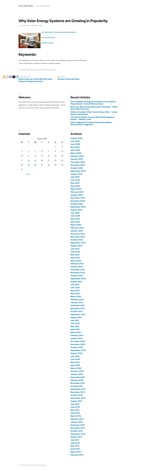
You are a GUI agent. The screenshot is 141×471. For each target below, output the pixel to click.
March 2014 (75, 416)
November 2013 (77, 428)
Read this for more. (47, 43)
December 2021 (77, 305)
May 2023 (75, 255)
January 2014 (76, 422)
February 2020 (77, 371)
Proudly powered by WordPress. (37, 465)
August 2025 (76, 174)
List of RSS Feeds (26, 6)
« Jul (28, 174)
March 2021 (75, 332)
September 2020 (78, 350)
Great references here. (48, 37)
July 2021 (74, 320)
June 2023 (75, 252)
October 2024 (76, 204)
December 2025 (77, 162)
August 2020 (76, 353)
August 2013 (76, 437)
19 (35, 160)
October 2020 (76, 347)
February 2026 (77, 156)
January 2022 (76, 302)
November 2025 (77, 165)
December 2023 (77, 234)
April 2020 (75, 365)
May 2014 (74, 410)
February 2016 (76, 380)
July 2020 (75, 356)
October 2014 (76, 395)
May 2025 (75, 183)
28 (49, 165)
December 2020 (77, 341)
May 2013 (74, 446)
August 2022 (76, 282)
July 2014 (74, 404)
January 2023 (76, 267)
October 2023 (76, 240)
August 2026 (76, 138)
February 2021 (76, 335)
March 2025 (75, 189)
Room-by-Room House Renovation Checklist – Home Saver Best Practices (94, 108)
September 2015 (77, 389)
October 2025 (76, 168)
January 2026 (76, 159)
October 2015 (76, 386)
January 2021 (76, 338)
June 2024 (75, 216)
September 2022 (78, 279)
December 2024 (77, 198)
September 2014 (77, 398)
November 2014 (77, 392)
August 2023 (76, 246)
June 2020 (75, 359)
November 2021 (77, 308)
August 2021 (76, 317)
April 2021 (75, 329)
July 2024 (75, 213)
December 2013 (77, 425)
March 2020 (75, 368)
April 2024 (75, 222)
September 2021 (77, 314)
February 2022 (77, 299)
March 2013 (75, 452)
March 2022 (75, 296)
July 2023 (74, 249)
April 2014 (75, 413)
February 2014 (76, 419)
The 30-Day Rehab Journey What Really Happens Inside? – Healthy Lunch (92, 118)
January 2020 (76, 374)
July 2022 (74, 284)
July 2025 (74, 177)
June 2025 (75, 180)
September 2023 (78, 243)
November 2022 (77, 272)
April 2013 (75, 449)
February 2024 (77, 228)
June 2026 (75, 144)
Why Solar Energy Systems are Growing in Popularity (58, 32)
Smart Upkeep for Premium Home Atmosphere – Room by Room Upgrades (91, 123)
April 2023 (75, 258)
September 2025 (78, 171)
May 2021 (74, 326)
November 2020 (77, 344)
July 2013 (74, 440)
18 (28, 160)
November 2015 (77, 383)
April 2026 (75, 150)
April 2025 (75, 186)
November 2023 (77, 237)
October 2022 (76, 275)
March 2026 (75, 153)
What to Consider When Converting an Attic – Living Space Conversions (93, 113)
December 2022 (77, 270)
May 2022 (75, 290)
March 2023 (75, 261)
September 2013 (77, 434)
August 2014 (76, 401)
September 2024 (78, 207)
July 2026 (74, 141)
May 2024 (75, 219)
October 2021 (76, 311)
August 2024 (76, 210)
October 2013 (76, 431)
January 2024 (76, 231)
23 (62, 160)
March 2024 (75, 225)
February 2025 (77, 192)
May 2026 (75, 147)
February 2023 (77, 264)
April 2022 (75, 293)
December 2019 (77, 377)
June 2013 (75, 443)
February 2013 (76, 455)
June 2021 (75, 323)
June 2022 (75, 287)
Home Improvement (50, 69)
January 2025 (76, 195)
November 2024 (77, 201)
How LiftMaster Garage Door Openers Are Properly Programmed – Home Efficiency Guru (93, 103)
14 (49, 156)
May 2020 (75, 362)
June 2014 (75, 407)
